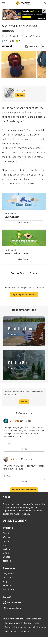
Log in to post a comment (24, 489)
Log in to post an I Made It (24, 294)
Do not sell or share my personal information (25, 627)
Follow (20, 95)
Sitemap (7, 585)
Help (5, 581)
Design (6, 541)
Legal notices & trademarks (17, 631)
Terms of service (33, 618)
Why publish (9, 573)
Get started (8, 577)
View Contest (24, 222)
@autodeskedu (14, 608)
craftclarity (15, 459)
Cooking (6, 549)
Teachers (7, 560)
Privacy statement (13, 623)
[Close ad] (44, 11)
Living (6, 553)
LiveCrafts (14, 421)
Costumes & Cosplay (31, 36)
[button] (3, 3)
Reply (24, 449)
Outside (6, 556)
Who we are (8, 589)
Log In (24, 401)
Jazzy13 (8, 36)
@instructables (14, 602)
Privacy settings (31, 623)
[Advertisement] (24, 14)
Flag (8, 443)
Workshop (7, 537)
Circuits (6, 533)
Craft (16, 36)
